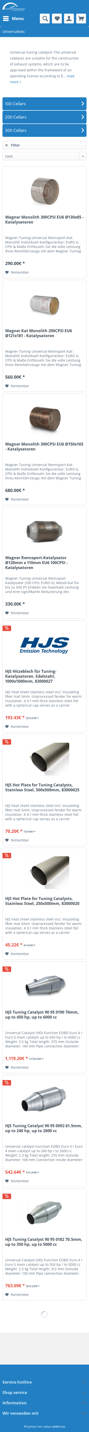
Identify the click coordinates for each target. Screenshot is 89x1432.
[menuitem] (13, 18)
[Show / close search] (45, 18)
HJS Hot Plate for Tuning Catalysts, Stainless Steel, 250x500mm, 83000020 (42, 901)
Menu (18, 18)
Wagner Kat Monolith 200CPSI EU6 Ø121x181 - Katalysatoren (38, 333)
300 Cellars (15, 130)
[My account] (69, 18)
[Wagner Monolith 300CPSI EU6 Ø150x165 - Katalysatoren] (44, 418)
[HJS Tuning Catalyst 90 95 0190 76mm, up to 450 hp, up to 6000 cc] (44, 986)
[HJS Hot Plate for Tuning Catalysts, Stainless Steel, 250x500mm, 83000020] (44, 872)
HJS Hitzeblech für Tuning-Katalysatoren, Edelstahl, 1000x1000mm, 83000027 (30, 676)
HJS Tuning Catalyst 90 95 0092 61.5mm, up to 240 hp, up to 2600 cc (43, 1128)
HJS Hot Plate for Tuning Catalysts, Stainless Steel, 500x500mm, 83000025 (42, 787)
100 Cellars (15, 103)
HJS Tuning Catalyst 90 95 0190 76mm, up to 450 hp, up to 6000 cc (42, 1015)
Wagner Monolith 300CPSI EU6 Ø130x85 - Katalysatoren (44, 220)
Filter (15, 145)
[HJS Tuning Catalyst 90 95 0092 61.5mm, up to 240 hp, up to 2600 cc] (44, 1100)
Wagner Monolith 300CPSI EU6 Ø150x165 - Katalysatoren (44, 447)
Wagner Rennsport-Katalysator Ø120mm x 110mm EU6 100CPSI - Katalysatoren (36, 562)
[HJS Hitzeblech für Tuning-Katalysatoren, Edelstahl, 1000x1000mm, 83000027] (44, 645)
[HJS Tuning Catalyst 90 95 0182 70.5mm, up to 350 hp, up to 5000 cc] (44, 1213)
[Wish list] (57, 18)
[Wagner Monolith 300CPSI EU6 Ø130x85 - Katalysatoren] (44, 191)
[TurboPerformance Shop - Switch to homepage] (13, 6)
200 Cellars (15, 117)
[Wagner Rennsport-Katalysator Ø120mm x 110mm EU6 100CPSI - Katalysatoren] (44, 532)
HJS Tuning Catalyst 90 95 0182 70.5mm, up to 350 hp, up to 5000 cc (43, 1242)
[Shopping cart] (81, 18)
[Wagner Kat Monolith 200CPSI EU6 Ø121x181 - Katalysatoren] (44, 305)
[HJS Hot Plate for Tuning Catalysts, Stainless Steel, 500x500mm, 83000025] (44, 759)
